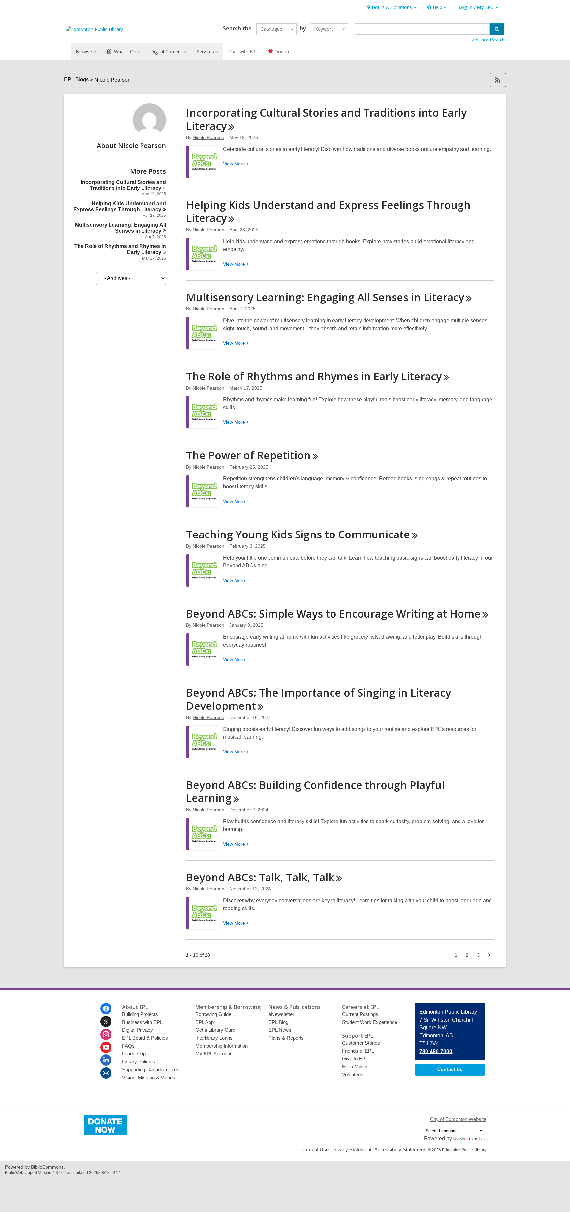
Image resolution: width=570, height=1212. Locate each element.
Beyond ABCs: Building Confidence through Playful (315, 791)
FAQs (128, 1046)
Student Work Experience (369, 1022)
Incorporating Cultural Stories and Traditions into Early (123, 185)
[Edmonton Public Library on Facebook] (105, 1008)
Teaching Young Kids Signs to (298, 534)
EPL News (280, 1030)
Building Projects (140, 1014)
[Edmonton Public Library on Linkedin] (105, 1060)
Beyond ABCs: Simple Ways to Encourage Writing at (333, 613)
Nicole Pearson (208, 137)
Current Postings (360, 1014)
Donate (282, 51)
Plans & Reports (286, 1038)
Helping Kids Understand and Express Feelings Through (119, 206)
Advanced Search (488, 40)
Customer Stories (361, 1043)
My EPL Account (213, 1053)
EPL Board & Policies (145, 1038)
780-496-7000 (435, 1051)
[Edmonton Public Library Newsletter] (105, 1073)
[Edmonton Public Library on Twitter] (105, 1021)
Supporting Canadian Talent (151, 1069)
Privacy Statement (351, 1149)
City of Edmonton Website (458, 1119)
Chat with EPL (243, 51)
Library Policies (138, 1061)
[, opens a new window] (105, 1133)
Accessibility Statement (399, 1149)
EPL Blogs (76, 79)
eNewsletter (281, 1014)
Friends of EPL (358, 1050)
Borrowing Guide (213, 1014)
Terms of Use (314, 1149)
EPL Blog (278, 1022)
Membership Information (221, 1046)
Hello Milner (354, 1066)
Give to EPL (355, 1058)
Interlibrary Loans (214, 1038)
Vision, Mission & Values (148, 1077)
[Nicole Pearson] (149, 134)
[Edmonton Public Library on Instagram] (105, 1034)
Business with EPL (142, 1022)
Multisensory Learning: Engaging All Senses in (120, 228)
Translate (476, 1138)
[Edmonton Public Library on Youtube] (105, 1047)
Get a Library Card (215, 1030)
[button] (391, 7)
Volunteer (352, 1074)
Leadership (134, 1053)
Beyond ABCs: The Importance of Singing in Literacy (318, 699)
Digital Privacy (137, 1030)
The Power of (248, 455)
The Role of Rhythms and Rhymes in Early (314, 376)
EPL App (204, 1022)
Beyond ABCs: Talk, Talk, (260, 877)
